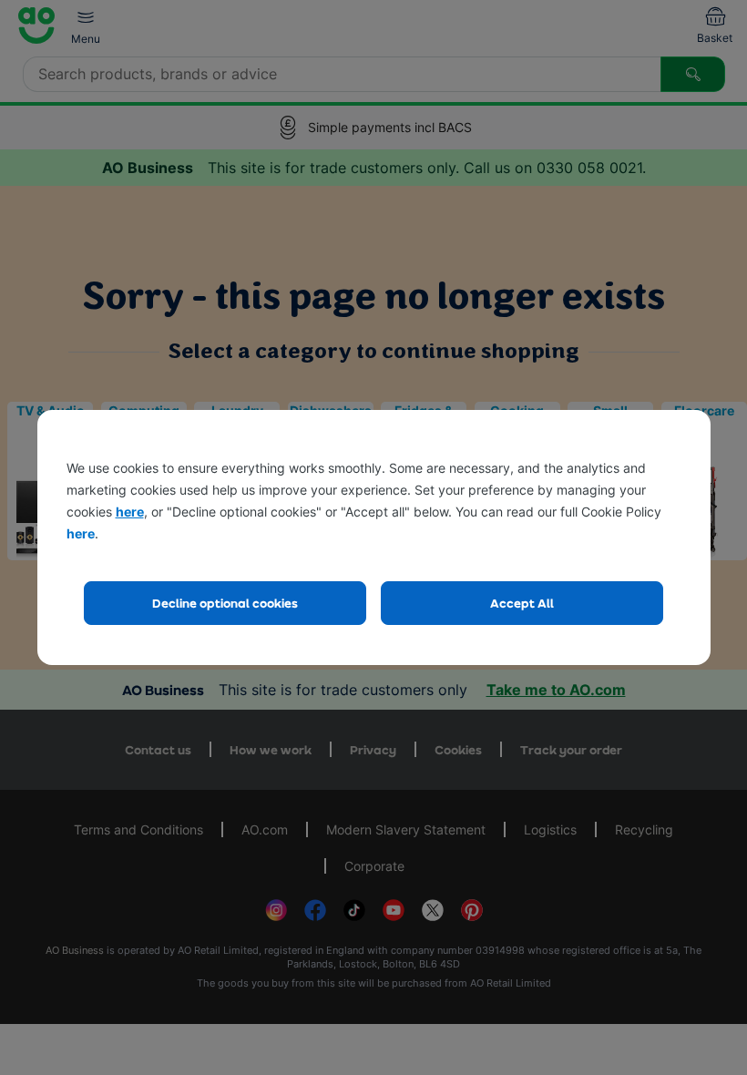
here (130, 511)
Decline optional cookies (225, 602)
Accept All (522, 602)
